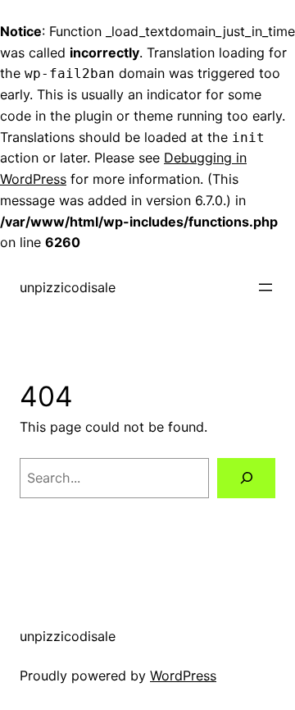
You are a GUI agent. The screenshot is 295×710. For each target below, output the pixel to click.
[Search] (246, 478)
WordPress (183, 675)
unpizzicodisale (68, 287)
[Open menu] (265, 287)
